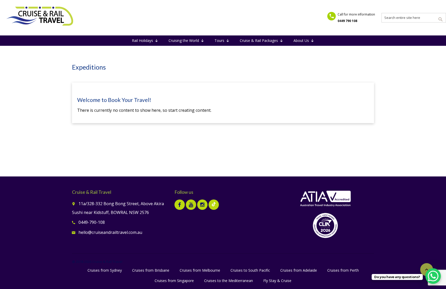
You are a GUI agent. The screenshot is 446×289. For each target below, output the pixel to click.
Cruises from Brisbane (150, 270)
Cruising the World (184, 40)
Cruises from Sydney (104, 270)
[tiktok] (214, 204)
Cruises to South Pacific (250, 270)
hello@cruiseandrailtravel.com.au (110, 232)
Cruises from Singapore (174, 280)
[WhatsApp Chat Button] (433, 276)
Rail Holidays (142, 40)
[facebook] (179, 204)
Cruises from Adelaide (298, 270)
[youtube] (191, 204)
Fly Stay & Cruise (277, 280)
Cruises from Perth (343, 270)
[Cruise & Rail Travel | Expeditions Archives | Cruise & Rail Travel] (40, 17)
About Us (301, 40)
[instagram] (202, 204)
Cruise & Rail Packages (259, 40)
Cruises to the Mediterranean (228, 280)
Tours (219, 40)
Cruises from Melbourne (200, 270)
